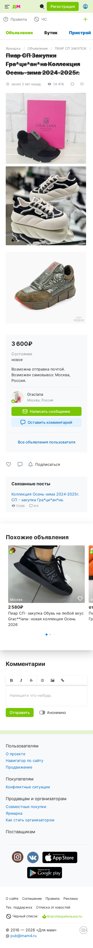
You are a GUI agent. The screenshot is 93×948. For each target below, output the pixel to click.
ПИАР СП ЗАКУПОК (71, 48)
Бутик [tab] (50, 32)
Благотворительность (64, 916)
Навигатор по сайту (24, 760)
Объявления (38, 48)
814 (36, 506)
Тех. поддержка (19, 907)
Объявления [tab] (19, 32)
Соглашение (32, 898)
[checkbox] (45, 464)
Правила (53, 898)
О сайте (12, 898)
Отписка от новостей (53, 907)
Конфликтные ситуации (28, 786)
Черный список (24, 916)
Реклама (70, 898)
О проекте (15, 753)
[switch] (53, 712)
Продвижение (19, 767)
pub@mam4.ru (23, 935)
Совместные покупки (26, 806)
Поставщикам (20, 831)
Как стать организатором (30, 820)
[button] (63, 6)
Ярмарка (13, 48)
